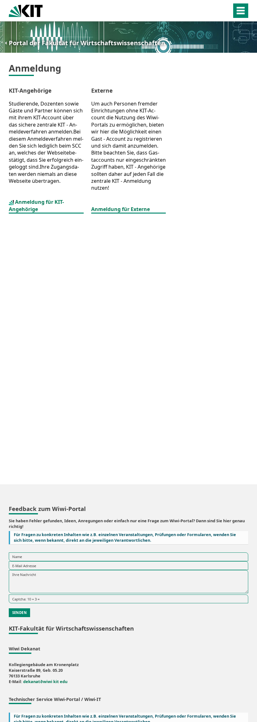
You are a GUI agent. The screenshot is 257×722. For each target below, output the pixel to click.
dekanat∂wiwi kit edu (45, 681)
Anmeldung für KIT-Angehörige (36, 205)
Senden (19, 612)
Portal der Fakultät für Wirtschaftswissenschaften (87, 42)
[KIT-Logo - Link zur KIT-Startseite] (26, 10)
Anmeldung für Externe (120, 209)
